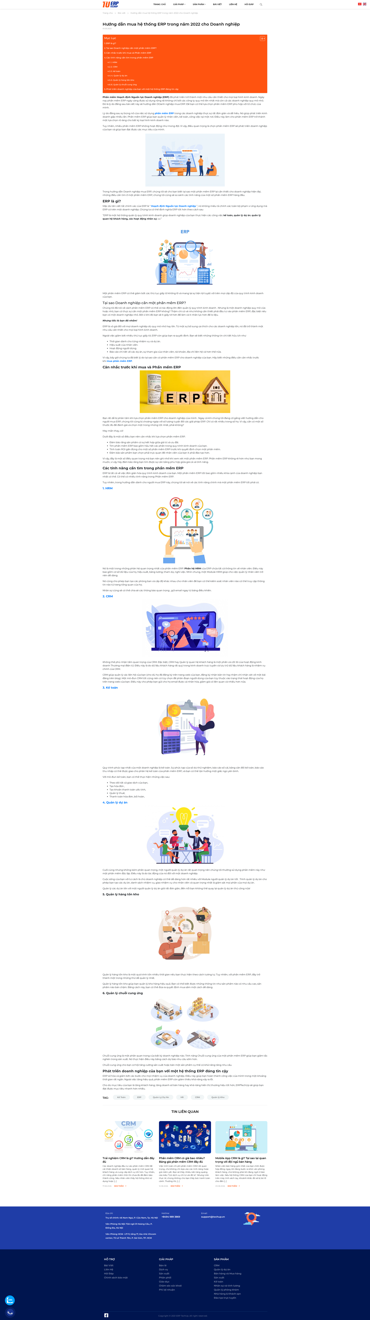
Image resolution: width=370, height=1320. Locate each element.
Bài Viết (108, 1265)
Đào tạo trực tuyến (225, 1297)
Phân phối (165, 1277)
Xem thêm (119, 1186)
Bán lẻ (162, 1265)
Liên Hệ (108, 1269)
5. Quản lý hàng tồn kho (122, 80)
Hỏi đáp (249, 4)
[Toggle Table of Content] (261, 38)
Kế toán (218, 1281)
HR (182, 1097)
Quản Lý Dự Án (161, 1097)
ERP (139, 1097)
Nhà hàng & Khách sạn (227, 1293)
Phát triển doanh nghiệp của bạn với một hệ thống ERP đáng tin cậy (142, 89)
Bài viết (217, 4)
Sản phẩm (199, 4)
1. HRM (114, 62)
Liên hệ (233, 4)
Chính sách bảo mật (116, 1277)
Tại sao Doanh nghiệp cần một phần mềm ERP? (131, 48)
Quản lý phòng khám (226, 1289)
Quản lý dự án (222, 1269)
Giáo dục (164, 1281)
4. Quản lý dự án (119, 75)
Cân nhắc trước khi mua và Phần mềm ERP (128, 53)
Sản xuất (164, 1273)
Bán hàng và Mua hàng (227, 1273)
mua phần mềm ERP (119, 361)
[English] (365, 3)
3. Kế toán (115, 71)
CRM (197, 1097)
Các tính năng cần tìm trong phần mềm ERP (129, 57)
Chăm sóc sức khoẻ (170, 1285)
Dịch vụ (163, 1269)
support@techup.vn (213, 1216)
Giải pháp (178, 4)
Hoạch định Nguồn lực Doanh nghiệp (173, 206)
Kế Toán (121, 1097)
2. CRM (114, 67)
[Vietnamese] (360, 3)
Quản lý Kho (217, 1097)
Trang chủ (159, 4)
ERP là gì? (111, 43)
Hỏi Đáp (109, 1273)
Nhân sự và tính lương (227, 1285)
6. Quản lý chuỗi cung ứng (124, 84)
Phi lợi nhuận (167, 1289)
